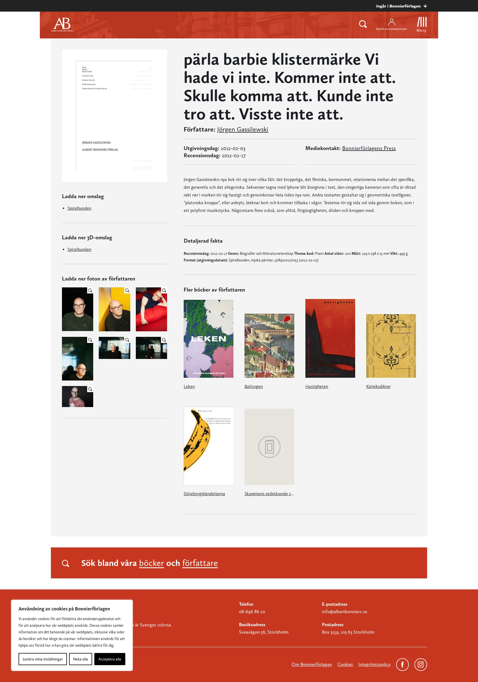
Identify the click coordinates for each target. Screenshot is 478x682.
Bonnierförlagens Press (369, 148)
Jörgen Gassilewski (242, 129)
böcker (151, 563)
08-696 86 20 (252, 611)
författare (200, 563)
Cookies (345, 664)
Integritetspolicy (374, 664)
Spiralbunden (79, 208)
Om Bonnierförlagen (312, 664)
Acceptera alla (109, 659)
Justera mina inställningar (43, 659)
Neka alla (80, 659)
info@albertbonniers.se (344, 611)
